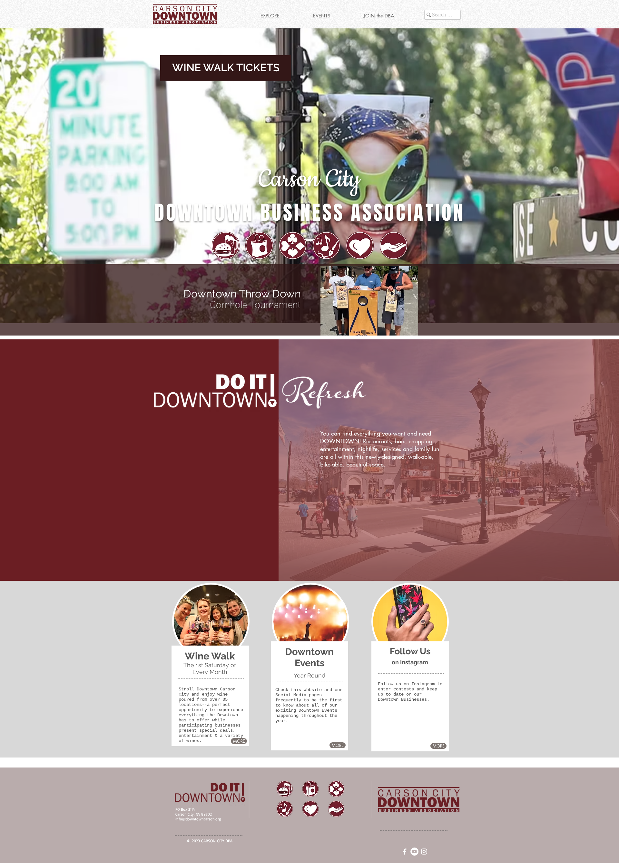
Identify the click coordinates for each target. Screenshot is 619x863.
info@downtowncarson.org (198, 819)
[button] (270, 15)
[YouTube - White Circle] (414, 852)
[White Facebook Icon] (405, 852)
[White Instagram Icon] (424, 852)
